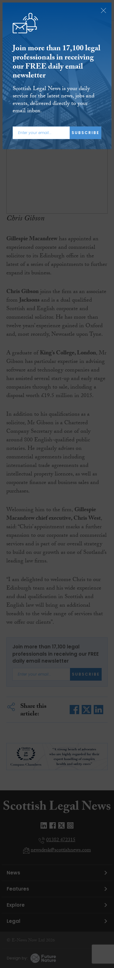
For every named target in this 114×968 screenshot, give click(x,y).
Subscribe (85, 132)
